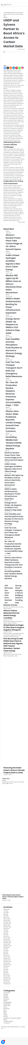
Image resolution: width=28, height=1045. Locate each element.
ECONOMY (6, 997)
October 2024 (6, 944)
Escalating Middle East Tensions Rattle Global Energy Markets (14, 443)
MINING (5, 1011)
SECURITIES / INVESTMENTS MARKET (12, 1018)
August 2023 (6, 966)
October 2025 (6, 925)
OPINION (5, 1015)
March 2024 (6, 955)
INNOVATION (6, 1008)
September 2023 (7, 964)
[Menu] (2, 5)
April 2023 (5, 972)
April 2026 (5, 915)
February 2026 (6, 918)
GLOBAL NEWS (6, 1005)
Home (4, 12)
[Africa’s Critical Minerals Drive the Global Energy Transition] (14, 608)
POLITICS (5, 1016)
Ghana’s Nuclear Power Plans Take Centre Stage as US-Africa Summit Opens (14, 242)
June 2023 (5, 969)
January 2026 (6, 920)
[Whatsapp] (19, 68)
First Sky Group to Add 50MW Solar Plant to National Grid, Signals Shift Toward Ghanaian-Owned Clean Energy (13, 644)
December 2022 (7, 979)
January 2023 (6, 977)
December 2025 (7, 922)
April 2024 (5, 953)
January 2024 (6, 958)
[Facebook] (5, 68)
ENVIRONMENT (7, 1003)
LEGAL (4, 1010)
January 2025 (6, 939)
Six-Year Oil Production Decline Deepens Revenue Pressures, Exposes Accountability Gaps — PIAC (13, 394)
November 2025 (7, 923)
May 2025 (5, 933)
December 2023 (7, 960)
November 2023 (7, 961)
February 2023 (6, 975)
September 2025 (7, 926)
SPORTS (5, 1019)
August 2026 (6, 909)
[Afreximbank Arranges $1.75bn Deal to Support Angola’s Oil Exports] (14, 623)
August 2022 (6, 980)
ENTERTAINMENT (7, 1002)
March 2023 (6, 974)
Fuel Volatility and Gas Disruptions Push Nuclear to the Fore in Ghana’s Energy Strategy (14, 348)
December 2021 (7, 983)
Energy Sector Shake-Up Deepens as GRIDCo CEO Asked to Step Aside (13, 325)
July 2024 (5, 948)
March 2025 (6, 936)
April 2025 (5, 934)
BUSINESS (5, 996)
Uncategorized (6, 1022)
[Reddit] (10, 68)
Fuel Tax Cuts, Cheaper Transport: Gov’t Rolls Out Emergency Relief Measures (14, 369)
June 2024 (5, 950)
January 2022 (6, 982)
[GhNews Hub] (7, 4)
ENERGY (9, 12)
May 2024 (5, 952)
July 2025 (5, 930)
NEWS (4, 1013)
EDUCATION (6, 999)
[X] (7, 68)
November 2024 (7, 942)
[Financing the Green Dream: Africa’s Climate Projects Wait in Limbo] (14, 655)
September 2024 (7, 945)
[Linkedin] (13, 68)
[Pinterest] (16, 68)
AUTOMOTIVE (6, 992)
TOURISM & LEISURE (8, 1021)
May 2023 (5, 971)
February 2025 (6, 937)
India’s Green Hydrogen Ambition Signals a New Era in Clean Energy (13, 262)
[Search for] (26, 5)
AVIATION (5, 994)
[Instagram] (22, 68)
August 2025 (6, 928)
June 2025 (5, 931)
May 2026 (5, 914)
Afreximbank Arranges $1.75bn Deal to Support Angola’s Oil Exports (13, 627)
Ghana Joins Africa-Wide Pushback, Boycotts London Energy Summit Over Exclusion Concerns (13, 421)
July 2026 (5, 911)
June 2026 (5, 912)
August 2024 (6, 947)
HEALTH (5, 1007)
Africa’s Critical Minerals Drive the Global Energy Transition (11, 614)
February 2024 (6, 956)
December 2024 (7, 941)
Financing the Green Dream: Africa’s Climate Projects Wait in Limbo (14, 770)
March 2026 (6, 917)
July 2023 (5, 967)
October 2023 (6, 963)
